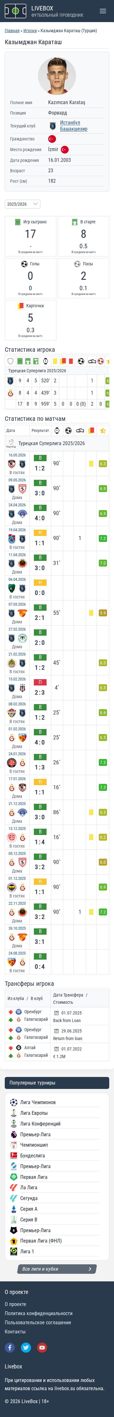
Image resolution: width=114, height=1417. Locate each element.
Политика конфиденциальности (39, 1313)
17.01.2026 (17, 778)
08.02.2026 (17, 704)
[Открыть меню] (102, 10)
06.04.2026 (17, 579)
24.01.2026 (17, 753)
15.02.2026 (17, 679)
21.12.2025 (17, 803)
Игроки (30, 30)
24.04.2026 (17, 505)
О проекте (15, 1304)
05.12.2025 (17, 853)
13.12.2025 (17, 828)
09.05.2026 (17, 480)
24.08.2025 (17, 953)
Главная (12, 30)
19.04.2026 (17, 529)
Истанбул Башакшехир (73, 126)
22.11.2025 (17, 903)
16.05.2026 (17, 455)
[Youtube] (42, 1348)
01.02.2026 (17, 728)
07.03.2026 (17, 604)
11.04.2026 (17, 554)
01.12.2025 (17, 878)
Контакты (15, 1332)
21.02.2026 (17, 654)
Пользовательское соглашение (38, 1323)
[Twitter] (26, 1348)
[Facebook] (10, 1348)
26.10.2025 (17, 928)
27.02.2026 (17, 629)
